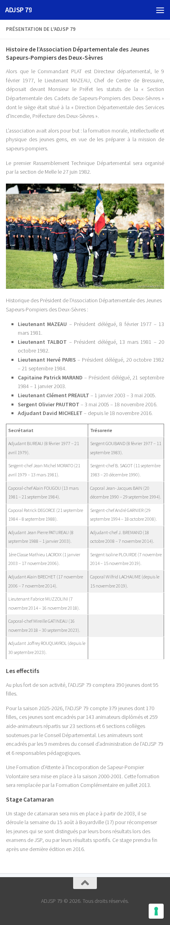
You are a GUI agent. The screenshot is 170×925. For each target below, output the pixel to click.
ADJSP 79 (18, 9)
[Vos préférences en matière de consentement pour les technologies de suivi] (156, 911)
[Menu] (160, 10)
